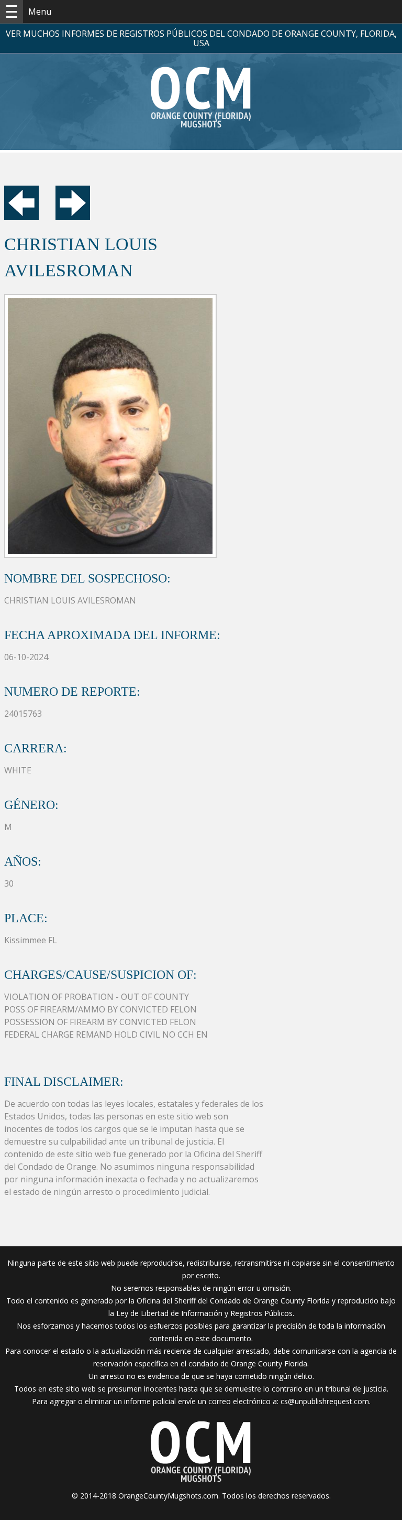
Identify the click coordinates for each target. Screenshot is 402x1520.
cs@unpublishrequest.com (325, 1401)
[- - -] (11, 11)
